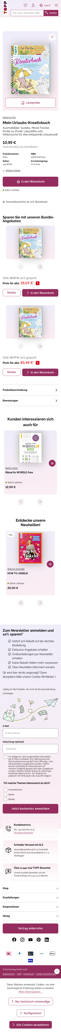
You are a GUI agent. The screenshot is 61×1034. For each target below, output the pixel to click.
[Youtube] (30, 940)
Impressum (28, 974)
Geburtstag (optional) (13, 742)
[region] (30, 70)
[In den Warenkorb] (52, 463)
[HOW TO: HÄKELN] (30, 548)
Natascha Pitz (9, 117)
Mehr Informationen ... (30, 991)
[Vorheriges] (21, 502)
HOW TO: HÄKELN (17, 573)
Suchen (53, 13)
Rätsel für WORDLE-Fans (19, 472)
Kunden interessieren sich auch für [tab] (30, 422)
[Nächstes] (40, 502)
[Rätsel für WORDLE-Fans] (30, 447)
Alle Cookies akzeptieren (32, 1024)
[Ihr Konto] (33, 5)
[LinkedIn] (47, 940)
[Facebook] (14, 940)
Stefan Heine (11, 468)
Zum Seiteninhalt (14, 3)
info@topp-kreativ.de (23, 832)
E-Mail (6, 726)
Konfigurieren (32, 1013)
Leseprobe (33, 102)
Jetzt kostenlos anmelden (31, 808)
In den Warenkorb (33, 181)
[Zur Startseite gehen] (5, 7)
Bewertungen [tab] (10, 400)
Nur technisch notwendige (32, 1001)
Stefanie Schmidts (16, 569)
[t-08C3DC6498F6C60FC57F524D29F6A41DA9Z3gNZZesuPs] (30, 68)
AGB (19, 974)
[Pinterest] (39, 940)
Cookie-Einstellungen (46, 974)
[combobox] (27, 13)
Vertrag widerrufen (30, 928)
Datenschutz (9, 974)
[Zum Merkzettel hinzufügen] (52, 37)
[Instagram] (22, 940)
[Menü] (56, 5)
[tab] (30, 390)
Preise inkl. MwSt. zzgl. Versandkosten (20, 146)
